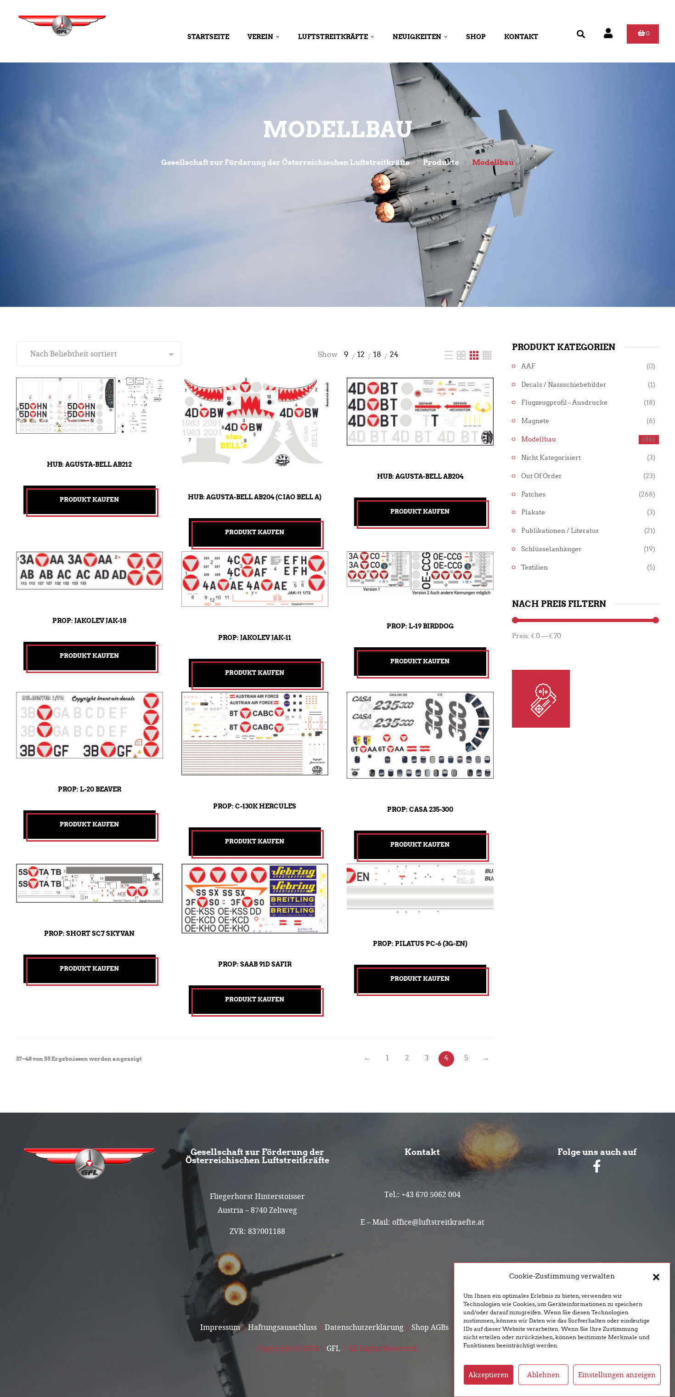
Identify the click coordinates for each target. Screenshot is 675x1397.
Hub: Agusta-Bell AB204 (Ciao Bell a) (254, 497)
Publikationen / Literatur (560, 531)
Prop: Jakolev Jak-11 (254, 637)
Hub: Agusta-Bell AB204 (420, 476)
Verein (260, 37)
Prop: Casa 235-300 (420, 809)
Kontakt (521, 37)
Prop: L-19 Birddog (420, 626)
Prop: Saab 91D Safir (255, 964)
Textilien (534, 567)
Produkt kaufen (89, 499)
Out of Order (541, 476)
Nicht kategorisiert (551, 458)
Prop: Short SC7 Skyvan (89, 933)
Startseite (208, 37)
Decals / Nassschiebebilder (564, 385)
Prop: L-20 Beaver (89, 789)
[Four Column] (487, 354)
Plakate (533, 512)
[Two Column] (462, 354)
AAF (528, 366)
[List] (449, 354)
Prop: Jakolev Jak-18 (89, 620)
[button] (656, 1276)
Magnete (535, 421)
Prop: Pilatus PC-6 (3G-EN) (420, 943)
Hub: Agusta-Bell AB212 (89, 464)
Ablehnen (543, 1375)
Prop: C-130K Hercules (254, 806)
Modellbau (538, 439)
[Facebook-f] (597, 1166)
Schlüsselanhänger (551, 549)
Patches (533, 494)
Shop (476, 37)
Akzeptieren (488, 1375)
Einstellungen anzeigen (617, 1375)
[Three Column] (475, 354)
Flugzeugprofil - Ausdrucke (564, 403)
